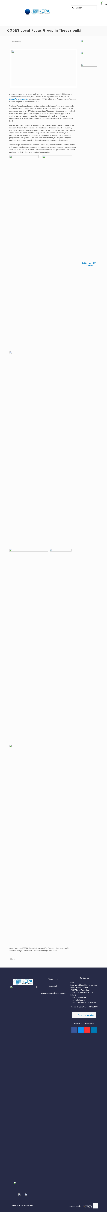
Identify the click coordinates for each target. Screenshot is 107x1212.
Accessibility (53, 986)
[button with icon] (74, 1030)
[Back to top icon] (95, 1205)
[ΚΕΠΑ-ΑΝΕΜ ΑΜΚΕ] (28, 12)
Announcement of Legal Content (53, 993)
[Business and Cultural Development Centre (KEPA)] (41, 12)
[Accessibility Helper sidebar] (104, 3)
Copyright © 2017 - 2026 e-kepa (21, 1205)
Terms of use (53, 979)
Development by (75, 1206)
